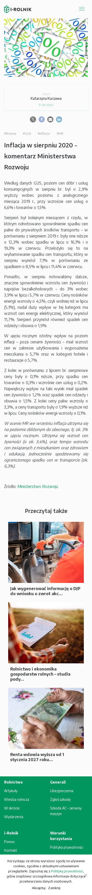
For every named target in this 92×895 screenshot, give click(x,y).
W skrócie (12, 808)
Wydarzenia (13, 817)
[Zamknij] (85, 874)
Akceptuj (38, 888)
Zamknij (54, 888)
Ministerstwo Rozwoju (37, 486)
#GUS (27, 133)
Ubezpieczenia (61, 791)
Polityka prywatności (66, 847)
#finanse (10, 133)
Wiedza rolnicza (16, 799)
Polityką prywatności (67, 871)
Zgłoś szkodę (60, 799)
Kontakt (10, 850)
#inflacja (44, 133)
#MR (60, 133)
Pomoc (9, 842)
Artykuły (10, 791)
